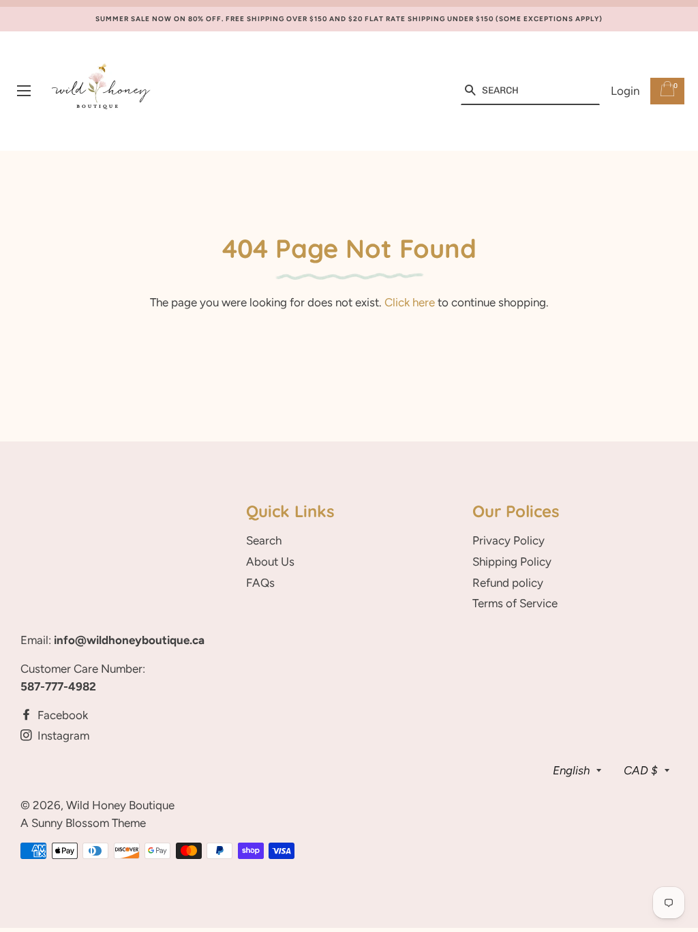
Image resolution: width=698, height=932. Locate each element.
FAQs (260, 582)
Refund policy (507, 582)
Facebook (61, 715)
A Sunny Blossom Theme (83, 823)
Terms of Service (515, 603)
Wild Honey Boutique (120, 805)
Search (264, 540)
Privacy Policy (508, 540)
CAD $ (641, 770)
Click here (409, 302)
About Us (270, 561)
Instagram (62, 735)
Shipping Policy (511, 561)
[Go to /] (101, 91)
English (571, 770)
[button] (470, 91)
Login (625, 91)
